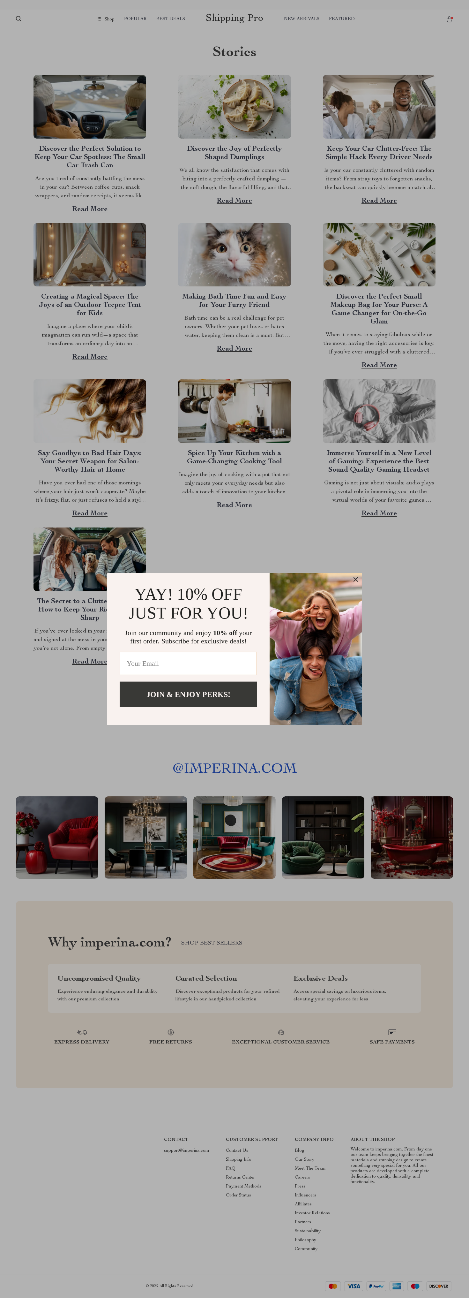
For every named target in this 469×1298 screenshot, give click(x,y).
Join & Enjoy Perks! (188, 694)
